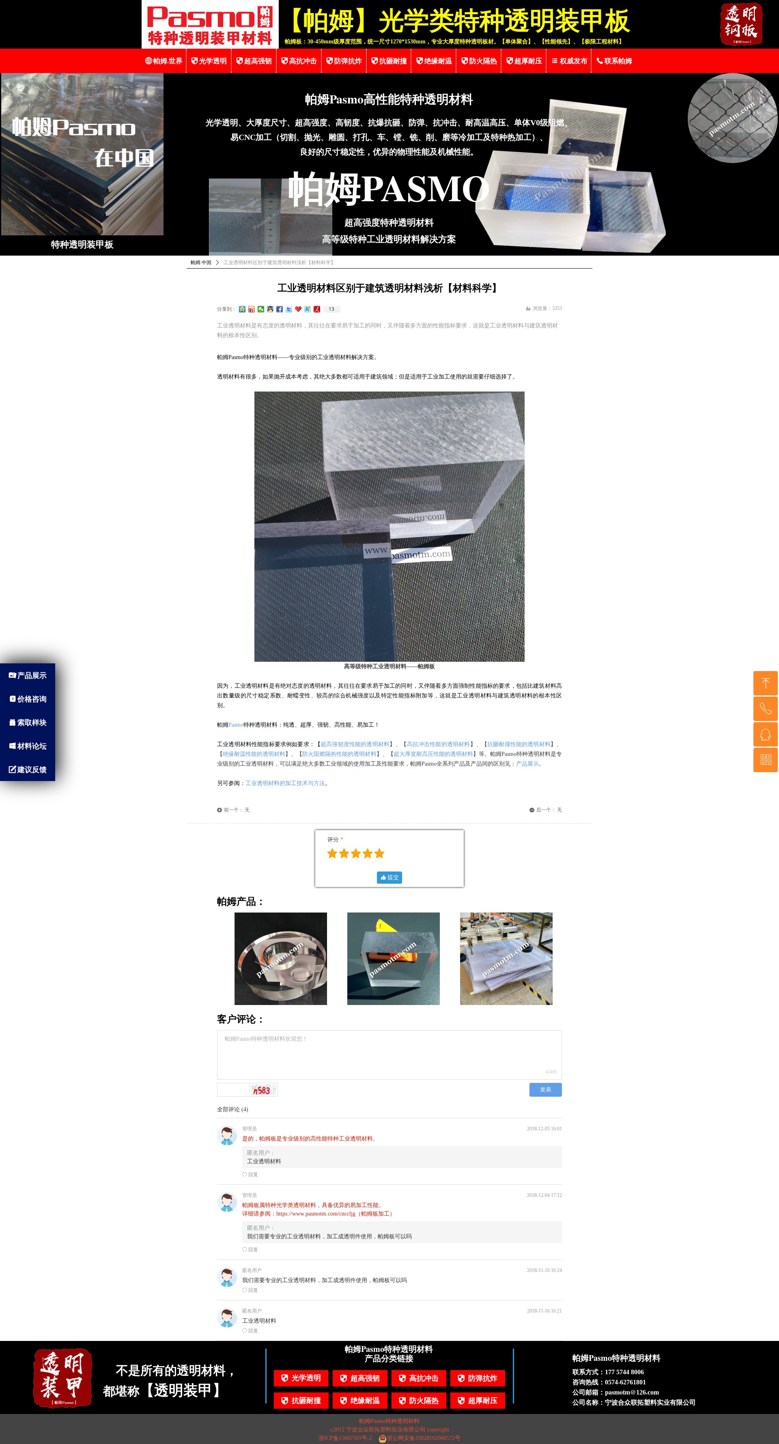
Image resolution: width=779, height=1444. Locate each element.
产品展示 (527, 764)
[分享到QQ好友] (270, 309)
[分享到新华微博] (307, 309)
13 (331, 309)
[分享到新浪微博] (251, 309)
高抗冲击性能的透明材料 (438, 744)
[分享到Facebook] (279, 309)
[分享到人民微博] (317, 309)
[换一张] (264, 1090)
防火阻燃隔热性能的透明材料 (339, 754)
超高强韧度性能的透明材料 (355, 744)
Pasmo (235, 725)
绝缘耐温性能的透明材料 (254, 754)
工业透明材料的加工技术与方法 (285, 783)
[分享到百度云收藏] (298, 309)
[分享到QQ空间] (242, 309)
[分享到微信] (261, 309)
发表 (545, 1090)
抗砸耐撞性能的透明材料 (519, 744)
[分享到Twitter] (289, 309)
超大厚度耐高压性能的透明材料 (433, 754)
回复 (250, 1174)
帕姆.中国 (201, 262)
